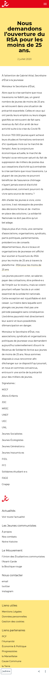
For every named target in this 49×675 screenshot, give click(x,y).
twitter (6, 586)
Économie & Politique (14, 646)
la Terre (6, 666)
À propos (7, 531)
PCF (4, 636)
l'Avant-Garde (9, 561)
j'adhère (6, 671)
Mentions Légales (12, 611)
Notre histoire (10, 541)
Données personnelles (14, 616)
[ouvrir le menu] (45, 4)
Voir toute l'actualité (13, 517)
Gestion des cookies (13, 621)
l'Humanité (8, 641)
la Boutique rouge (12, 566)
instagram (7, 591)
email (5, 581)
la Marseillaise (9, 656)
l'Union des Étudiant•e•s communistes (23, 556)
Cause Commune (11, 661)
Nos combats (9, 536)
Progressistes (9, 651)
